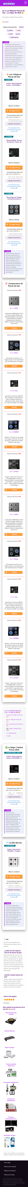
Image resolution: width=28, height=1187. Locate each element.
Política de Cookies (9, 1175)
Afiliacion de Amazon (10, 1170)
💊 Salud (10, 34)
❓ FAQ (8, 736)
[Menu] (25, 3)
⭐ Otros (18, 30)
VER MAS (14, 328)
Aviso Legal (7, 1162)
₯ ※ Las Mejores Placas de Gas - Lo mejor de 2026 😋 (13, 711)
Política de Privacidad (10, 1166)
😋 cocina (12, 1009)
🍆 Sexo (18, 34)
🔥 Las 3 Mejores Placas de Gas (14, 720)
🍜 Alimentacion (14, 37)
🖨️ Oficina (10, 30)
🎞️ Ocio (21, 27)
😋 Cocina (5, 22)
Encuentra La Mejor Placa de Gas (14, 715)
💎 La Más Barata (11, 733)
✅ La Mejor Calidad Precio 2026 (13, 729)
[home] (9, 2)
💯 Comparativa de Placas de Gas (14, 725)
